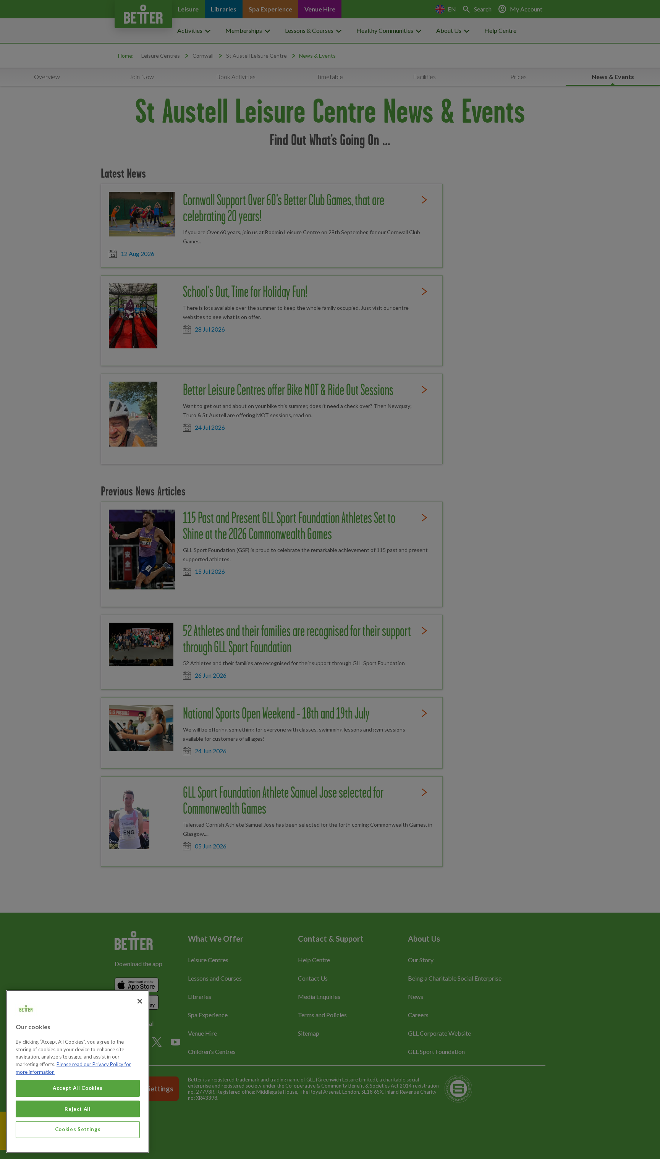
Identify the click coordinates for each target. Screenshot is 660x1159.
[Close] (139, 1001)
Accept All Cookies (78, 1088)
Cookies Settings (78, 1129)
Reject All (78, 1109)
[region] (77, 1071)
